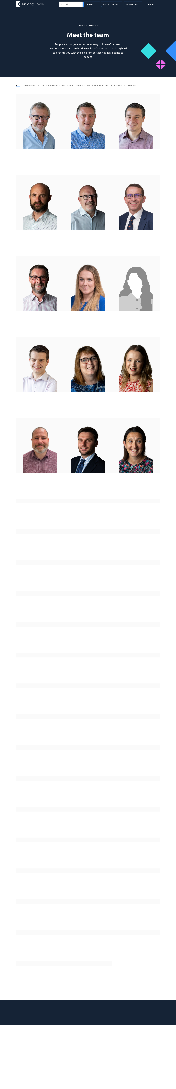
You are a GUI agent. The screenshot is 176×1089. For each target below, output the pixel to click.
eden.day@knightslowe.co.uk (88, 796)
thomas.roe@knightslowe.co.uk (88, 919)
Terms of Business (136, 1046)
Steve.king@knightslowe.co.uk (136, 549)
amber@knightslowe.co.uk (88, 642)
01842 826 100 (60, 1037)
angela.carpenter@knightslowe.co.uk (88, 407)
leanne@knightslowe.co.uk (136, 950)
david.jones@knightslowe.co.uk (88, 704)
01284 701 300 (88, 492)
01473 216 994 (97, 1037)
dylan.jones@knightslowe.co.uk (88, 488)
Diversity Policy (135, 1053)
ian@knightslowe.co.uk (136, 245)
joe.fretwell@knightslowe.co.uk (40, 611)
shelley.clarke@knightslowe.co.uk (88, 326)
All (18, 85)
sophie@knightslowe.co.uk (88, 611)
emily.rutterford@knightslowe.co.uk (40, 950)
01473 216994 (40, 249)
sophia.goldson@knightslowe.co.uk (136, 888)
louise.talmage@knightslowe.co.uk (136, 519)
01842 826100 (40, 330)
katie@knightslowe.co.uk (40, 734)
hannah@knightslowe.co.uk (135, 580)
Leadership (29, 85)
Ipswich (95, 1033)
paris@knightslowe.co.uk (136, 734)
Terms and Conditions (138, 1036)
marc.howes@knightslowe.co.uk (40, 245)
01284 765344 (136, 249)
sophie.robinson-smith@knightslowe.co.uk (40, 919)
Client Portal (110, 4)
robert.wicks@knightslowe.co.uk (88, 549)
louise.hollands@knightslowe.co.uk (136, 326)
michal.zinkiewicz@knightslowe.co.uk (40, 642)
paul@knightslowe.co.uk (40, 164)
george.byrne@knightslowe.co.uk (40, 519)
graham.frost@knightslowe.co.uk (88, 580)
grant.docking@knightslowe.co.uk (136, 704)
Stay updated (148, 1012)
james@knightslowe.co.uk (88, 164)
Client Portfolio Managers (92, 85)
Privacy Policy (135, 1039)
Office (132, 85)
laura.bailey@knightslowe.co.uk (88, 734)
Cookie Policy (134, 1042)
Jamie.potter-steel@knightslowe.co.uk (88, 827)
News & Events (134, 1033)
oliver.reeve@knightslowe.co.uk (88, 858)
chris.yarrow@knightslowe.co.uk (40, 488)
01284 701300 (40, 168)
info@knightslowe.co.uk (26, 1041)
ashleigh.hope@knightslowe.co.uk (136, 407)
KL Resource (118, 85)
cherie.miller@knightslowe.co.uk (40, 704)
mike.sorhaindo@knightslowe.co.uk (88, 950)
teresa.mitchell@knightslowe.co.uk (40, 580)
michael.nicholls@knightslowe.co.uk (40, 326)
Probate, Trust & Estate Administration (139, 1049)
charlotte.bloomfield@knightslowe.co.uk (136, 611)
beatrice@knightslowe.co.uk (136, 642)
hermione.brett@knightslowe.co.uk (40, 827)
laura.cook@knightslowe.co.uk (136, 919)
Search (90, 4)
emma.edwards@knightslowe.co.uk (136, 488)
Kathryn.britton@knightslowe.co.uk (136, 827)
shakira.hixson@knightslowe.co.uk (88, 888)
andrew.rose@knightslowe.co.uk (40, 407)
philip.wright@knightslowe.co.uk (40, 765)
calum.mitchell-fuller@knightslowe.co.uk (88, 673)
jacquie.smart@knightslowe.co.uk (40, 981)
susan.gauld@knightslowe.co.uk (40, 796)
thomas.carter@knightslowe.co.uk (88, 765)
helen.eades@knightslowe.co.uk (136, 796)
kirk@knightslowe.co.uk (135, 164)
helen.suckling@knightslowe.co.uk (88, 519)
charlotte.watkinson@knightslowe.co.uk (135, 673)
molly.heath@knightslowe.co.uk (40, 858)
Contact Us (132, 4)
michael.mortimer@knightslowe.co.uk (88, 245)
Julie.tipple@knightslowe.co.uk (88, 981)
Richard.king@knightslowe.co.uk (136, 858)
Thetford (58, 1033)
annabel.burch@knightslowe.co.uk (136, 765)
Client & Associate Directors (55, 85)
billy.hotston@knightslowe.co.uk (40, 673)
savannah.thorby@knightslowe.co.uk (40, 888)
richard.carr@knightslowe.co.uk (40, 549)
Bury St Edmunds (25, 1033)
